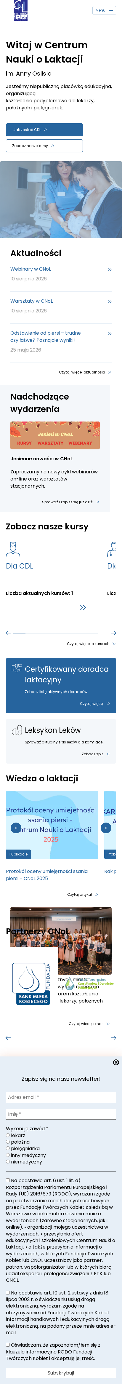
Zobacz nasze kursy (30, 145)
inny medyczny (28, 1155)
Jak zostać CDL (27, 129)
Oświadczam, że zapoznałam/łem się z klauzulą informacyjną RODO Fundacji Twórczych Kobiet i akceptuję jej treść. (53, 1352)
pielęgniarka (25, 1148)
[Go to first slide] (113, 633)
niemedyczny (26, 1162)
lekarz (17, 1135)
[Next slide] (106, 828)
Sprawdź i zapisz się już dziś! (67, 502)
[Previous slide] (8, 633)
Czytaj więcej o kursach (88, 643)
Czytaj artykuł (79, 894)
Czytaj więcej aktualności (82, 372)
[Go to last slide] (16, 828)
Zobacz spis (93, 753)
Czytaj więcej (92, 703)
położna (20, 1142)
